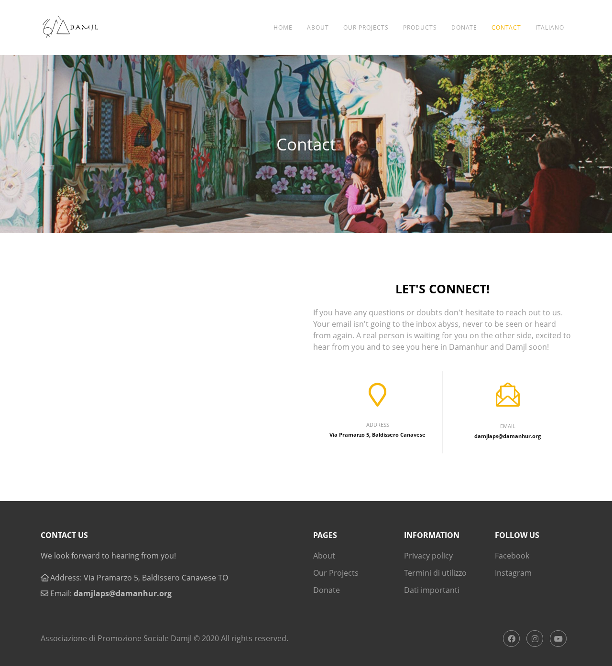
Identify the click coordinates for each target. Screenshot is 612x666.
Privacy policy (428, 555)
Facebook (512, 555)
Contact (506, 27)
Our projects (366, 27)
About (318, 27)
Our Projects (336, 573)
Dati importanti (431, 590)
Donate (464, 27)
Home (283, 27)
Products (420, 27)
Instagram (513, 573)
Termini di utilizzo (435, 573)
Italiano (550, 27)
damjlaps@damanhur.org (123, 593)
